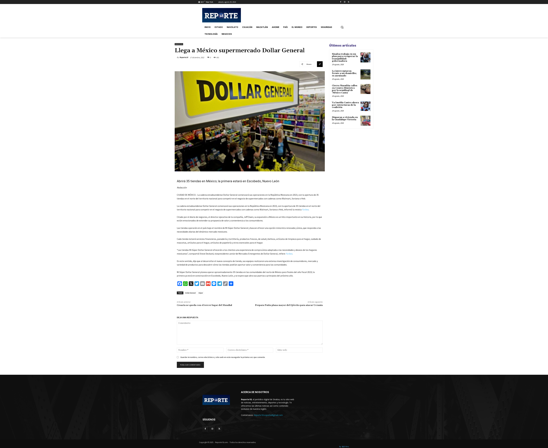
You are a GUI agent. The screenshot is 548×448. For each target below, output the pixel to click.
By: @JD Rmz (344, 446)
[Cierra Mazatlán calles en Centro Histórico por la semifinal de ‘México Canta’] (365, 89)
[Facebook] (340, 2)
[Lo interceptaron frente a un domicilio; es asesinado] (365, 74)
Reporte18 (184, 57)
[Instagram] (344, 2)
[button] (342, 27)
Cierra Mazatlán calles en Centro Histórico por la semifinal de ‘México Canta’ (344, 89)
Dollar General (190, 293)
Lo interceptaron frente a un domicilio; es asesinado (344, 73)
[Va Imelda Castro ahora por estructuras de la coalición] (365, 106)
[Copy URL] (320, 64)
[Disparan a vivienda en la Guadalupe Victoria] (365, 121)
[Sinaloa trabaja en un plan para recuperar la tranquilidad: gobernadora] (365, 57)
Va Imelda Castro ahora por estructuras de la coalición (345, 105)
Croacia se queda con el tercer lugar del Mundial (204, 305)
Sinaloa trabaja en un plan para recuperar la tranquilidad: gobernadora (345, 58)
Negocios (179, 44)
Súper (200, 293)
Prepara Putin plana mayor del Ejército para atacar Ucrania (289, 305)
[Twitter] (348, 2)
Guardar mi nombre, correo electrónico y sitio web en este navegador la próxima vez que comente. (222, 357)
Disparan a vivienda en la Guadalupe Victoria (345, 118)
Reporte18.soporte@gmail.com (268, 415)
